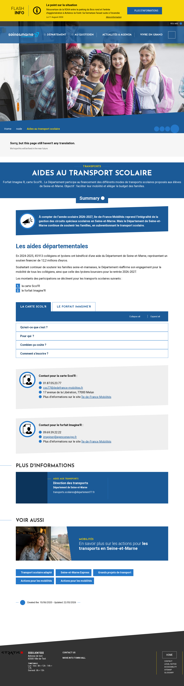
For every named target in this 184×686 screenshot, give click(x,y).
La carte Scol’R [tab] (33, 306)
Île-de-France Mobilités (96, 397)
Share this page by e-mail (167, 128)
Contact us (69, 652)
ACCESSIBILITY (170, 667)
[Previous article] (3, 10)
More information (113, 17)
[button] (55, 34)
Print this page (156, 128)
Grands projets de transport (114, 572)
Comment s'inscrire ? (34, 353)
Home (7, 128)
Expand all (155, 316)
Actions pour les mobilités (36, 580)
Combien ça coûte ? (33, 345)
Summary (89, 198)
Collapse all (134, 316)
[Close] (181, 10)
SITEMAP (168, 670)
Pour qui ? (27, 336)
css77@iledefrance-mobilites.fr (63, 387)
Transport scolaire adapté (36, 572)
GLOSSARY (169, 673)
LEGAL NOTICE (170, 664)
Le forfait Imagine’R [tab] (74, 306)
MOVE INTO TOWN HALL (74, 658)
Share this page (174, 129)
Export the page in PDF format (162, 128)
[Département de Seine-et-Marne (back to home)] (23, 34)
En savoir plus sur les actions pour (113, 546)
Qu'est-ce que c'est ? (34, 327)
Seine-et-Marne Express (75, 572)
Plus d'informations (146, 10)
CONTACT (168, 661)
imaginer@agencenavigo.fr (60, 437)
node (19, 128)
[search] (171, 34)
